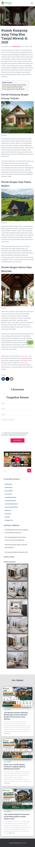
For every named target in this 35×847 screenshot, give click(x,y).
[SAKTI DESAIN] (7, 3)
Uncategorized (9, 520)
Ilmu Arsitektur (9, 490)
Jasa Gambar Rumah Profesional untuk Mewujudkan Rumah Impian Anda (16, 816)
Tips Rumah (8, 513)
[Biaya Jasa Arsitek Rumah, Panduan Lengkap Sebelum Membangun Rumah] (17, 748)
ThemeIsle (23, 843)
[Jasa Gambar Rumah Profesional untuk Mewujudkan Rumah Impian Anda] (17, 798)
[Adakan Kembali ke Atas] (31, 843)
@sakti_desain (27, 360)
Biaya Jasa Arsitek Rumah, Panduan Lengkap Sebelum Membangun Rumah (14, 766)
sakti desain (24, 356)
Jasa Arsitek (8, 494)
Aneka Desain (8, 484)
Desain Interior (9, 487)
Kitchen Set (8, 510)
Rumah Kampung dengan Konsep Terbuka (14, 85)
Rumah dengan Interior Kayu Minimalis (13, 89)
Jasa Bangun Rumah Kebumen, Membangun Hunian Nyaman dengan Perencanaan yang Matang (16, 716)
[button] (30, 342)
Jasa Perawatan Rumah (11, 507)
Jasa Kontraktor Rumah (11, 504)
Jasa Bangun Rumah (10, 497)
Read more (7, 733)
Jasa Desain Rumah (10, 500)
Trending (7, 517)
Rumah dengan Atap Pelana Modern (12, 87)
